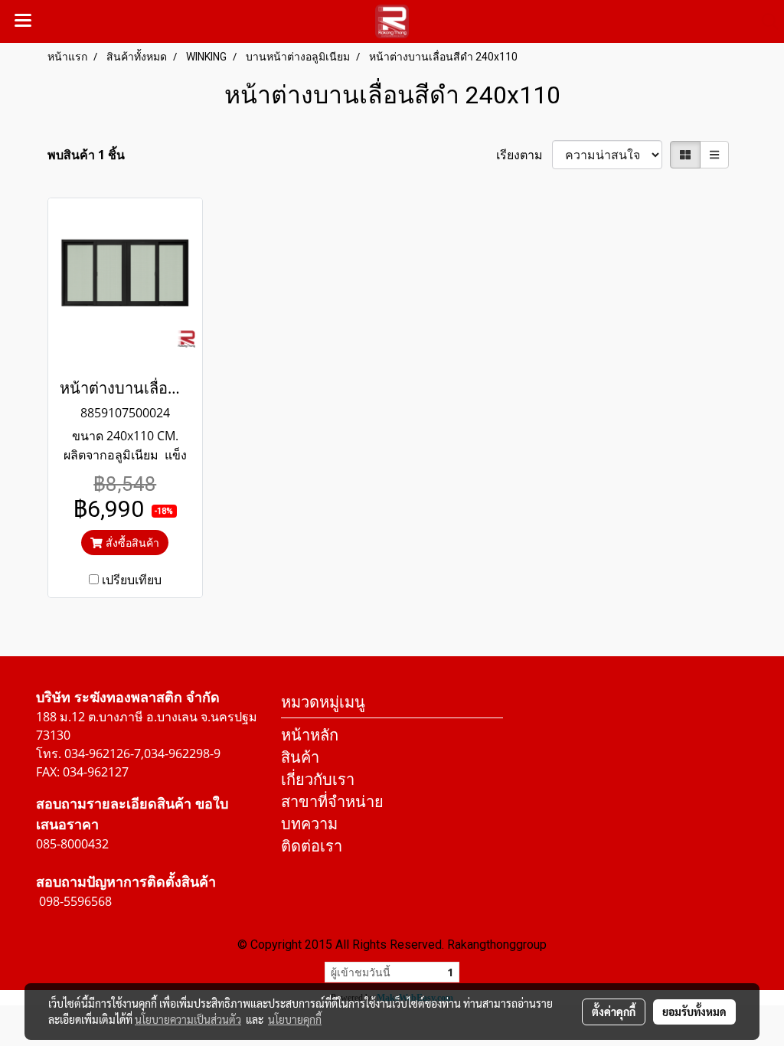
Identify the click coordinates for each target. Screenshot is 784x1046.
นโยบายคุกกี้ (295, 1019)
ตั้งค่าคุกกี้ (613, 1011)
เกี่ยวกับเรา (317, 779)
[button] (765, 21)
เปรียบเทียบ (132, 579)
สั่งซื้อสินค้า (131, 542)
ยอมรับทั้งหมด (694, 1011)
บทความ (309, 823)
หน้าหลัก (309, 734)
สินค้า (300, 757)
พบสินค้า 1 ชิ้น (86, 154)
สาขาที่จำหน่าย (332, 801)
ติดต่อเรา (311, 845)
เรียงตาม (524, 154)
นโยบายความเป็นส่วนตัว (188, 1019)
